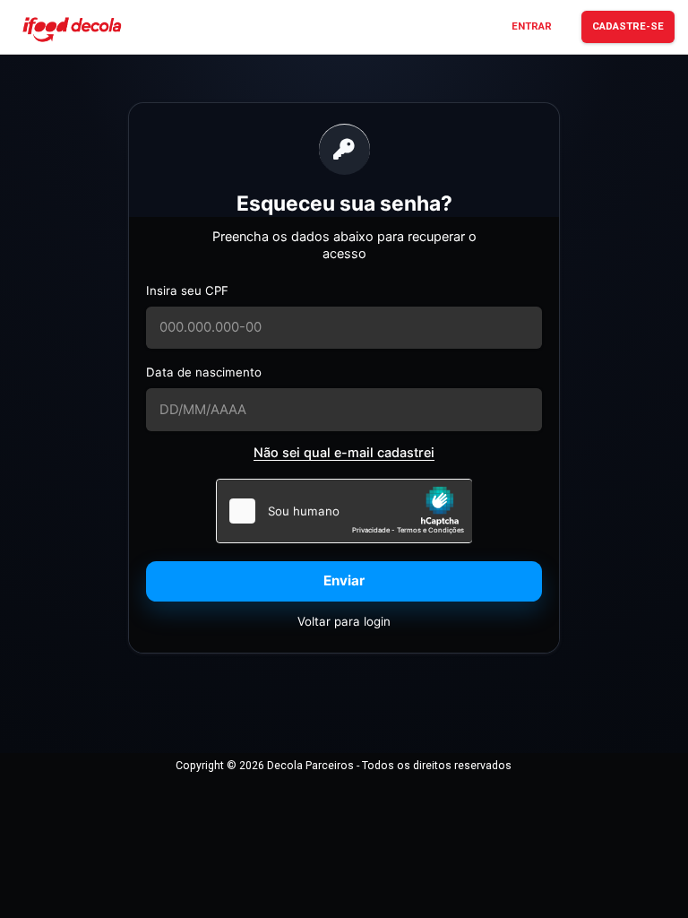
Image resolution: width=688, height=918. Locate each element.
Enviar (344, 580)
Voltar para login (344, 621)
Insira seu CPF (187, 290)
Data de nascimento (204, 372)
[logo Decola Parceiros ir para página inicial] (72, 28)
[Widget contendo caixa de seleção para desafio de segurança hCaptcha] (344, 511)
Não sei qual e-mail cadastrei (344, 452)
